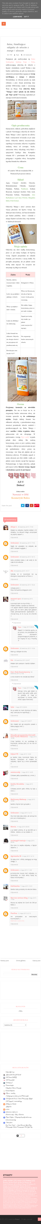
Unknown (15, 543)
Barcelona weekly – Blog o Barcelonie (15, 1115)
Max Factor (20, 1205)
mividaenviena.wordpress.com (12, 1112)
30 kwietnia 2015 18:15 (27, 557)
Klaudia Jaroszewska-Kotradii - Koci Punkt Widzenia (23, 736)
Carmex (32, 1200)
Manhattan (5, 1195)
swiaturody (15, 772)
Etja (10, 1191)
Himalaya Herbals (28, 1202)
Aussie (35, 1193)
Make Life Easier (10, 1072)
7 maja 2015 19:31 (26, 886)
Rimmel (18, 1190)
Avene (31, 1190)
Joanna (6, 1204)
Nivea (19, 1195)
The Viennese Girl (10, 1080)
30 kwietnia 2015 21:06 (21, 673)
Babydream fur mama (13, 1188)
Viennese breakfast (10, 1085)
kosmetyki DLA (18, 1198)
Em (12, 660)
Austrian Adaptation (10, 1091)
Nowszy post (5, 961)
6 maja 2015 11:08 (26, 870)
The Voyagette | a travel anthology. (14, 1101)
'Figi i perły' (24, 437)
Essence (24, 1194)
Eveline (15, 1191)
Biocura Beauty (24, 1182)
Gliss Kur (13, 1202)
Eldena (23, 1201)
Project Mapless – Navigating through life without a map (18, 1117)
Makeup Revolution (7, 1205)
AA (5, 1200)
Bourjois (5, 1182)
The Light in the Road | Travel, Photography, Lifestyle (19, 1099)
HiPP (25, 1191)
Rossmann (25, 1190)
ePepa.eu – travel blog (10, 1093)
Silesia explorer (9, 1123)
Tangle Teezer (15, 1197)
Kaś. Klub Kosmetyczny (20, 672)
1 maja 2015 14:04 (25, 754)
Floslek (20, 1191)
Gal (4, 1202)
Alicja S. (14, 527)
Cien (37, 1200)
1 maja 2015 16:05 (27, 772)
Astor (9, 1200)
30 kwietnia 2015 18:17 (21, 571)
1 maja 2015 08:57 (26, 721)
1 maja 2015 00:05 (28, 627)
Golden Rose (20, 1202)
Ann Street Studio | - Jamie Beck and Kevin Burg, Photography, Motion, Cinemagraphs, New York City (19, 1126)
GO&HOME (30, 1194)
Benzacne (7, 1194)
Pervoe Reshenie (7, 1193)
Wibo (34, 1187)
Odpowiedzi (17, 623)
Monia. (14, 826)
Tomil (15, 1207)
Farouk (33, 1201)
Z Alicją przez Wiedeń (11, 1104)
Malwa (14, 1205)
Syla (12, 707)
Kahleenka (15, 886)
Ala (12, 571)
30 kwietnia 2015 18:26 (27, 585)
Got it (26, 17)
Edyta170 (14, 754)
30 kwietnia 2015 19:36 (27, 648)
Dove (22, 1188)
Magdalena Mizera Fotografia (13, 1088)
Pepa (19, 627)
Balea (28, 1180)
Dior (19, 1194)
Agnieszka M (16, 856)
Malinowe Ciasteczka (17, 921)
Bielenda (14, 1194)
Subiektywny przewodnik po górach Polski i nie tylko (17, 1096)
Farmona (29, 1201)
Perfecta (21, 1206)
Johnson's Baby (13, 1204)
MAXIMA (33, 1188)
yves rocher (8, 1180)
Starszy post (36, 961)
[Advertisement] (20, 1046)
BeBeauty (22, 1200)
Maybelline (11, 1190)
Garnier (8, 1202)
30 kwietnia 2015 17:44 (25, 527)
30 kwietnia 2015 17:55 (27, 543)
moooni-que (16, 598)
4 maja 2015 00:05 (23, 827)
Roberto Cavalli (7, 1197)
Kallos (27, 1188)
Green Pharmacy (8, 1184)
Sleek (33, 1206)
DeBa (19, 1201)
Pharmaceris (17, 1193)
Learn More (17, 17)
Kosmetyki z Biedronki (18, 1187)
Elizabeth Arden (7, 1187)
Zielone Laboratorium (8, 1198)
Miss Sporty (27, 1205)
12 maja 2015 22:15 (24, 913)
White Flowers (26, 1207)
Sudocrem (5, 1207)
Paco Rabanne (26, 1195)
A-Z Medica (34, 1198)
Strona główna (20, 961)
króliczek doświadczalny (11, 1120)
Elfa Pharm (14, 1182)
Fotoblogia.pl (9, 1083)
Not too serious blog (19, 898)
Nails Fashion (35, 1205)
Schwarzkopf (28, 1206)
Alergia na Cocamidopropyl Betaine (13, 1186)
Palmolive (16, 1206)
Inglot (35, 1202)
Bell (28, 1186)
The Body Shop (25, 1197)
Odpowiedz (14, 537)
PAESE (10, 1206)
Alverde (30, 1193)
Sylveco (30, 1184)
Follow (20, 1011)
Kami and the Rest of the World (13, 1075)
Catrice (5, 1191)
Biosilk (27, 1200)
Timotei (11, 1207)
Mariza (5, 1190)
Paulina (14, 913)
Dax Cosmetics (12, 1201)
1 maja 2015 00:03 (28, 688)
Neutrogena (13, 1195)
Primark (29, 1187)
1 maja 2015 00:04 (21, 707)
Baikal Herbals (15, 1200)
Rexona (34, 1195)
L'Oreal (19, 1204)
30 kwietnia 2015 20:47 (22, 660)
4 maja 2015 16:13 (28, 856)
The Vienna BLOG (11, 1077)
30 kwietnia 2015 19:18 (22, 599)
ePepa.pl (17, 1219)
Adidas (24, 1193)
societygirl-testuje (18, 840)
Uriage (20, 1207)
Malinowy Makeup (18, 799)
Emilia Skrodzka (17, 784)
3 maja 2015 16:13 (26, 813)
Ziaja (4, 1188)
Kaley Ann (8, 1107)
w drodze (7, 1109)
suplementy (27, 1198)
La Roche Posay (21, 1184)
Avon (19, 1180)
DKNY (6, 1201)
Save (37, 505)
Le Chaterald (26, 1204)
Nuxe (6, 1206)
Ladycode (31, 1191)
